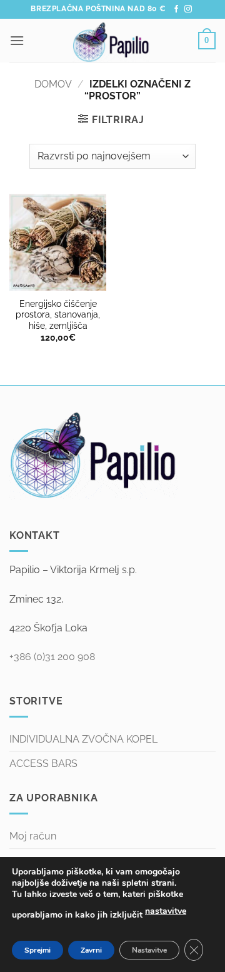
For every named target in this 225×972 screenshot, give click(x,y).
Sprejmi (37, 950)
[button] (16, 40)
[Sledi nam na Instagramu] (188, 9)
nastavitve (165, 911)
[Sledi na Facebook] (176, 9)
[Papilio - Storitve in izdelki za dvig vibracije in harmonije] (111, 41)
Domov (53, 84)
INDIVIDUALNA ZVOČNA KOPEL (83, 739)
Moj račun (32, 836)
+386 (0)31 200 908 (52, 657)
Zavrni (91, 950)
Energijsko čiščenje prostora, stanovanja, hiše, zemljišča (58, 315)
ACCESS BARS (43, 763)
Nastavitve (149, 950)
